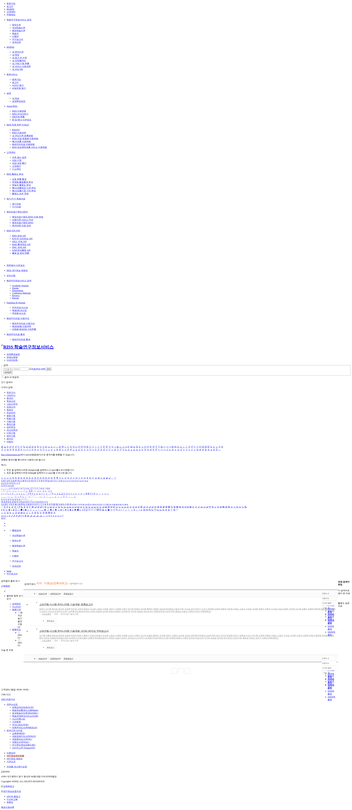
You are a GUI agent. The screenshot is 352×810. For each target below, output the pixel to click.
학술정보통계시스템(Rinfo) (25, 710)
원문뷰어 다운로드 (16, 265)
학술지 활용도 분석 (21, 185)
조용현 (67, 609)
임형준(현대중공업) (316, 609)
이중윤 (185, 638)
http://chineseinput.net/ (11, 455)
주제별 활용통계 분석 (22, 182)
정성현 (292, 609)
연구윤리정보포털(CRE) (23, 745)
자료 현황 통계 (19, 179)
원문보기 (50, 621)
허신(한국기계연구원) (232, 638)
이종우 (124, 609)
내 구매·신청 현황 (20, 63)
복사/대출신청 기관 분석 (24, 191)
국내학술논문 (18, 28)
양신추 (131, 609)
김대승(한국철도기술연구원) (172, 609)
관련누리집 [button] (12, 704)
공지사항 (11, 275)
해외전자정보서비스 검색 (19, 281)
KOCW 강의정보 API (22, 239)
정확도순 (325, 593)
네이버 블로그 (13, 796)
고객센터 (11, 12)
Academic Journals (20, 285)
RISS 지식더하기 (20, 114)
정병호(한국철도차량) (59, 638)
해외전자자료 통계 (16, 334)
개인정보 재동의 (15, 759)
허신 (152, 611)
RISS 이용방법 (19, 111)
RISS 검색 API (19, 236)
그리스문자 (12, 404)
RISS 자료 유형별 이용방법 (25, 138)
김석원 (93, 609)
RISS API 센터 (13, 231)
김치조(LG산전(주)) (136, 638)
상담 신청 (16, 160)
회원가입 (11, 3)
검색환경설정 (18, 101)
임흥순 (304, 609)
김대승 (188, 636)
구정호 (249, 609)
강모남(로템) (282, 609)
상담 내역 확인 (19, 163)
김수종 (298, 609)
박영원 (99, 611)
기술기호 (11, 421)
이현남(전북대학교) (270, 638)
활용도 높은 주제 (20, 193)
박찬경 (74, 609)
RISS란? (16, 130)
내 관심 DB (17, 69)
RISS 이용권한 (19, 133)
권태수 (112, 609)
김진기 (258, 638)
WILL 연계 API (19, 241)
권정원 (230, 609)
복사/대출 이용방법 (21, 141)
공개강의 (16, 42)
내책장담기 (55, 594)
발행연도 (16, 629)
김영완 (261, 636)
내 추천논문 (18, 52)
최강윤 (61, 609)
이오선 (204, 609)
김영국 (80, 609)
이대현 (255, 609)
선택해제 (5, 586)
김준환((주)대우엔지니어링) (157, 638)
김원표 (236, 609)
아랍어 (10, 441)
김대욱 (181, 636)
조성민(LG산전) (61, 611)
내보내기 (42, 594)
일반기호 (11, 436)
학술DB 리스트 (19, 310)
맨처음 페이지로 (174, 671)
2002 (20, 636)
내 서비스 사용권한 (21, 66)
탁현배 (242, 636)
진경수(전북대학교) (202, 611)
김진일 (192, 638)
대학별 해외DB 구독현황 (24, 329)
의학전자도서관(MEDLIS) (24, 727)
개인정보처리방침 (15, 756)
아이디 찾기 (18, 85)
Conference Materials (21, 293)
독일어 (10, 410)
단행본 (15, 36)
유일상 (112, 611)
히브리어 (11, 413)
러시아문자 (12, 430)
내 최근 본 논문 (19, 58)
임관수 (45, 611)
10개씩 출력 (327, 668)
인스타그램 (12, 799)
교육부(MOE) (18, 733)
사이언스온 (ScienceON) (23, 748)
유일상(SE (199, 638)
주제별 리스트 (19, 313)
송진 (193, 609)
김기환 (48, 609)
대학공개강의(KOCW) (23, 707)
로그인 (10, 6)
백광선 (86, 609)
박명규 (312, 636)
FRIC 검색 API (19, 247)
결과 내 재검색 (11, 377)
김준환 (71, 611)
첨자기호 (11, 424)
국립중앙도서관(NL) (22, 739)
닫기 (3, 518)
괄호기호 (11, 415)
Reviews (16, 295)
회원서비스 (12, 74)
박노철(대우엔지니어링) (85, 611)
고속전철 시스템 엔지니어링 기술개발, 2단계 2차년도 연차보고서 (74, 631)
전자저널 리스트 (20, 307)
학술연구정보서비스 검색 (19, 20)
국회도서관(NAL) (20, 742)
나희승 (99, 609)
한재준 (328, 609)
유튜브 (10, 802)
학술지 (15, 33)
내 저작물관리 (19, 60)
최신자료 (16, 204)
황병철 (318, 636)
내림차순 (325, 598)
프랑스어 (11, 407)
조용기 (118, 638)
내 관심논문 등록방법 (22, 136)
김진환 (143, 609)
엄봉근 (261, 609)
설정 (9, 93)
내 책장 (15, 55)
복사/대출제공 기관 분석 (24, 188)
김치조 (51, 611)
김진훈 (105, 611)
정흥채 (48, 636)
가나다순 (16, 607)
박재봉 (211, 609)
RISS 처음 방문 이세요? (18, 125)
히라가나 (11, 392)
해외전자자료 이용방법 (23, 144)
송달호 (140, 611)
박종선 (179, 638)
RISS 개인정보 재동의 (17, 270)
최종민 (118, 611)
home (9, 571)
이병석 (299, 636)
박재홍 (325, 636)
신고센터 (16, 169)
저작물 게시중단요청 (17, 767)
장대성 (47, 638)
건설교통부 (46, 614)
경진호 (146, 611)
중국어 (10, 398)
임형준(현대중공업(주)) (98, 638)
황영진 (150, 609)
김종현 (306, 636)
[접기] (339, 598)
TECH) (134, 611)
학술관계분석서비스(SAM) (25, 716)
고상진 (131, 636)
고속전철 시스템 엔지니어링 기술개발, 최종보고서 (66, 604)
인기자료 (16, 207)
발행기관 (16, 609)
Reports (15, 298)
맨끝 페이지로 (187, 671)
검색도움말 (12, 357)
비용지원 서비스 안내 (22, 220)
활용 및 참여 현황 (20, 253)
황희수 (86, 636)
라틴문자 (11, 427)
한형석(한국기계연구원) (164, 611)
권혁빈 (156, 609)
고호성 (242, 609)
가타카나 (11, 395)
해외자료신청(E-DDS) (17, 212)
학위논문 (16, 25)
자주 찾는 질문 (19, 157)
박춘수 (42, 609)
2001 (20, 644)
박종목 (223, 609)
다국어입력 (12, 360)
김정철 (331, 636)
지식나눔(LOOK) (20, 725)
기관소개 (11, 761)
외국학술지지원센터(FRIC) (25, 713)
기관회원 (16, 722)
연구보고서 (17, 39)
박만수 (198, 609)
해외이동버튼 (7, 807)
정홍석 (268, 609)
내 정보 (15, 98)
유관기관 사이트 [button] (15, 730)
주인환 (255, 636)
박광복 (230, 636)
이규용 (274, 609)
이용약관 (11, 753)
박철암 (137, 609)
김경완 (217, 609)
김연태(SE (125, 611)
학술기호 (11, 418)
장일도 (184, 611)
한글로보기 (68, 594)
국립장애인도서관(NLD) (24, 736)
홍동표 (178, 611)
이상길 (187, 609)
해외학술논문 (18, 30)
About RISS (12, 106)
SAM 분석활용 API (21, 250)
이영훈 (105, 609)
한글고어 (11, 401)
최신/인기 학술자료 (16, 199)
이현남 (191, 611)
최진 (41, 638)
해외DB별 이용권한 (21, 326)
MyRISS (10, 9)
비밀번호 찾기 (19, 88)
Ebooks (15, 288)
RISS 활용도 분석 (15, 174)
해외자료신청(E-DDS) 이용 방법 (27, 217)
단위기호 (11, 433)
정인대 (223, 636)
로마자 (10, 439)
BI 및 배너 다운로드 (21, 120)
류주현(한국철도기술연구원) (203, 636)
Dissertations (17, 290)
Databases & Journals (16, 303)
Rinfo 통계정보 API (21, 244)
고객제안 (16, 166)
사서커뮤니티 (18, 719)
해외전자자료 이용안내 (18, 318)
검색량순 (16, 604)
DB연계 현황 (18, 117)
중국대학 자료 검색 (21, 225)
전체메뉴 (11, 14)
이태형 (118, 609)
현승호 (55, 609)
